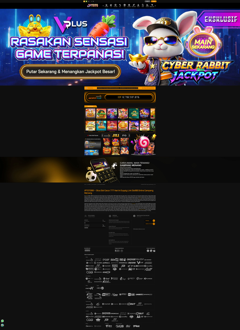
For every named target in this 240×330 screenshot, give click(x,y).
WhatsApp (147, 220)
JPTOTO (87, 195)
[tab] (107, 135)
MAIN (91, 113)
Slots (111, 6)
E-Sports (147, 6)
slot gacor (133, 203)
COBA (108, 140)
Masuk (147, 1)
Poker (143, 6)
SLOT (85, 184)
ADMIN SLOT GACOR (149, 223)
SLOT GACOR (94, 184)
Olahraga (129, 6)
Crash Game (134, 6)
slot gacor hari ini (142, 209)
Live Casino (115, 6)
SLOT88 (89, 184)
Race (120, 6)
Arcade (138, 6)
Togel (125, 6)
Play (99, 98)
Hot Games (106, 6)
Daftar (153, 1)
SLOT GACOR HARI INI (101, 184)
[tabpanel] (120, 47)
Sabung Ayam (152, 6)
